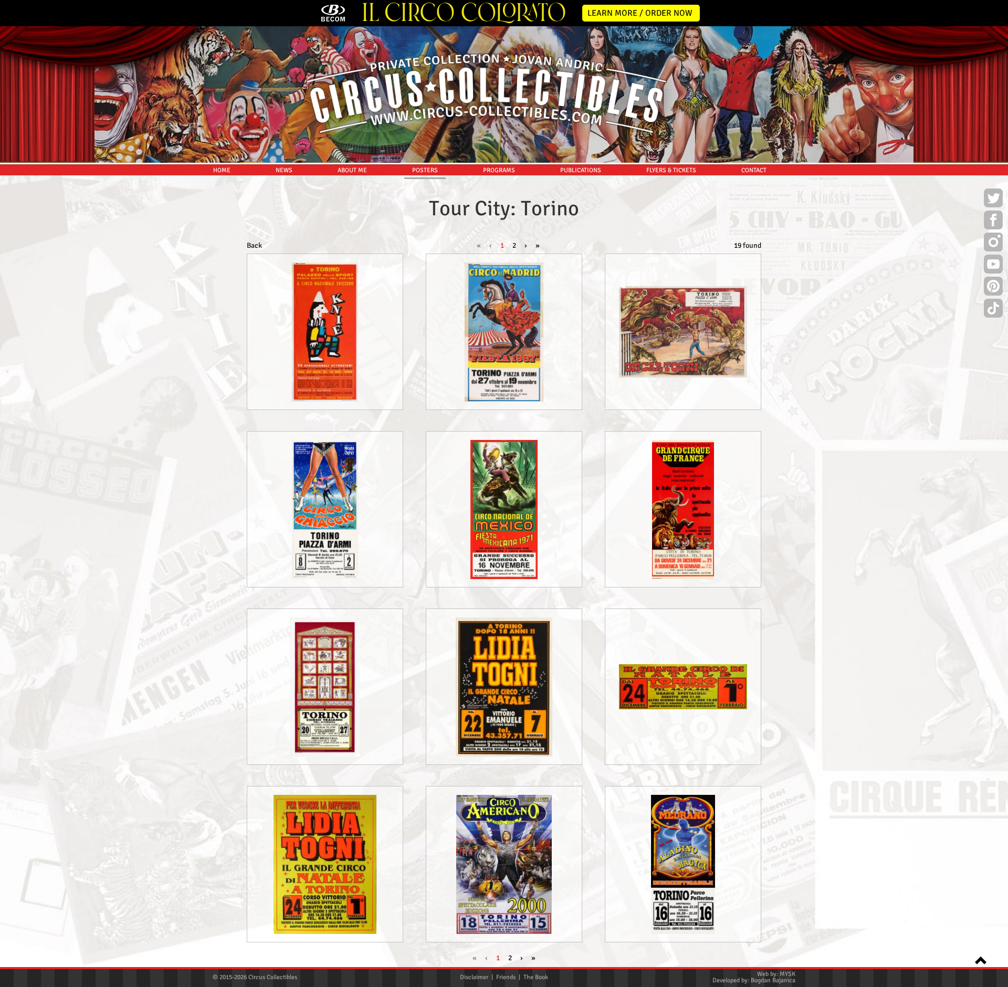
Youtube (993, 266)
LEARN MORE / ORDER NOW (639, 13)
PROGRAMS (499, 170)
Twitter (993, 199)
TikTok (993, 310)
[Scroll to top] (977, 959)
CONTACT (753, 170)
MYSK (787, 974)
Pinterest (993, 288)
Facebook (993, 222)
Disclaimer (474, 977)
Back (254, 245)
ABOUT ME (352, 170)
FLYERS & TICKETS (671, 170)
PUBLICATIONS (580, 170)
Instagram (993, 244)
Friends (506, 977)
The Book (535, 977)
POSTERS (425, 170)
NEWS (284, 170)
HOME (221, 170)
